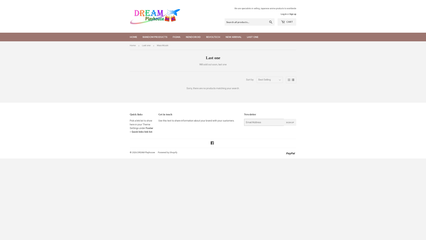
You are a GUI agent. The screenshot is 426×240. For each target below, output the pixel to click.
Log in (284, 14)
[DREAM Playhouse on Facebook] (212, 143)
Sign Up (290, 122)
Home (133, 37)
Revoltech (213, 37)
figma (176, 37)
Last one (252, 37)
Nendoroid (193, 37)
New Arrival (233, 37)
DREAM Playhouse (146, 152)
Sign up (292, 14)
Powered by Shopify (167, 152)
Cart (289, 21)
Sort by (250, 79)
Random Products (155, 37)
